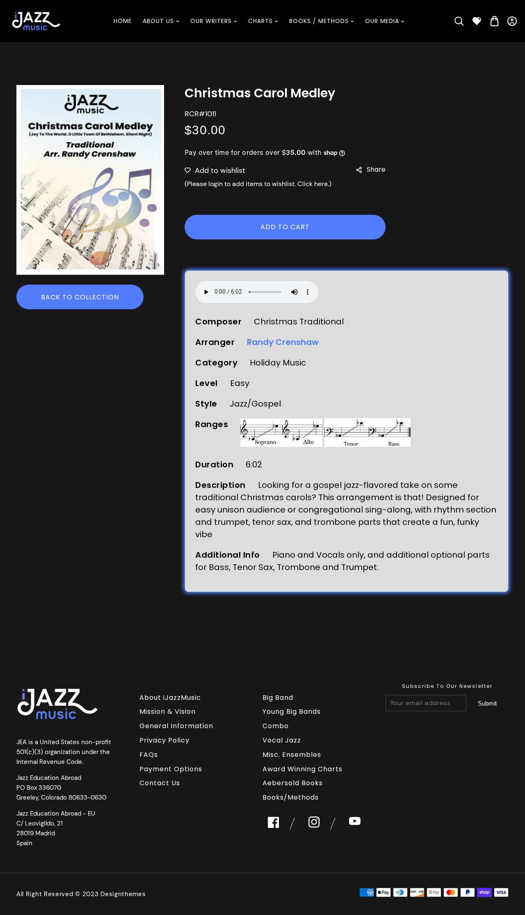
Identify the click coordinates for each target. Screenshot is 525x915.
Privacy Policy (164, 740)
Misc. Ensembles (291, 754)
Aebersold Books (292, 783)
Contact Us (159, 783)
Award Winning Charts (302, 769)
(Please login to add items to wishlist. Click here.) (258, 183)
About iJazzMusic (170, 697)
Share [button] (376, 169)
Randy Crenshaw (283, 342)
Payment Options (170, 769)
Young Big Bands (291, 711)
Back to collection (80, 297)
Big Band (277, 697)
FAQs (148, 754)
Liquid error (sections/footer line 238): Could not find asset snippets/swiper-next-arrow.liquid (487, 703)
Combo (275, 726)
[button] (459, 21)
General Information (176, 726)
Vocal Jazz (281, 740)
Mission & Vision (167, 711)
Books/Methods (290, 797)
